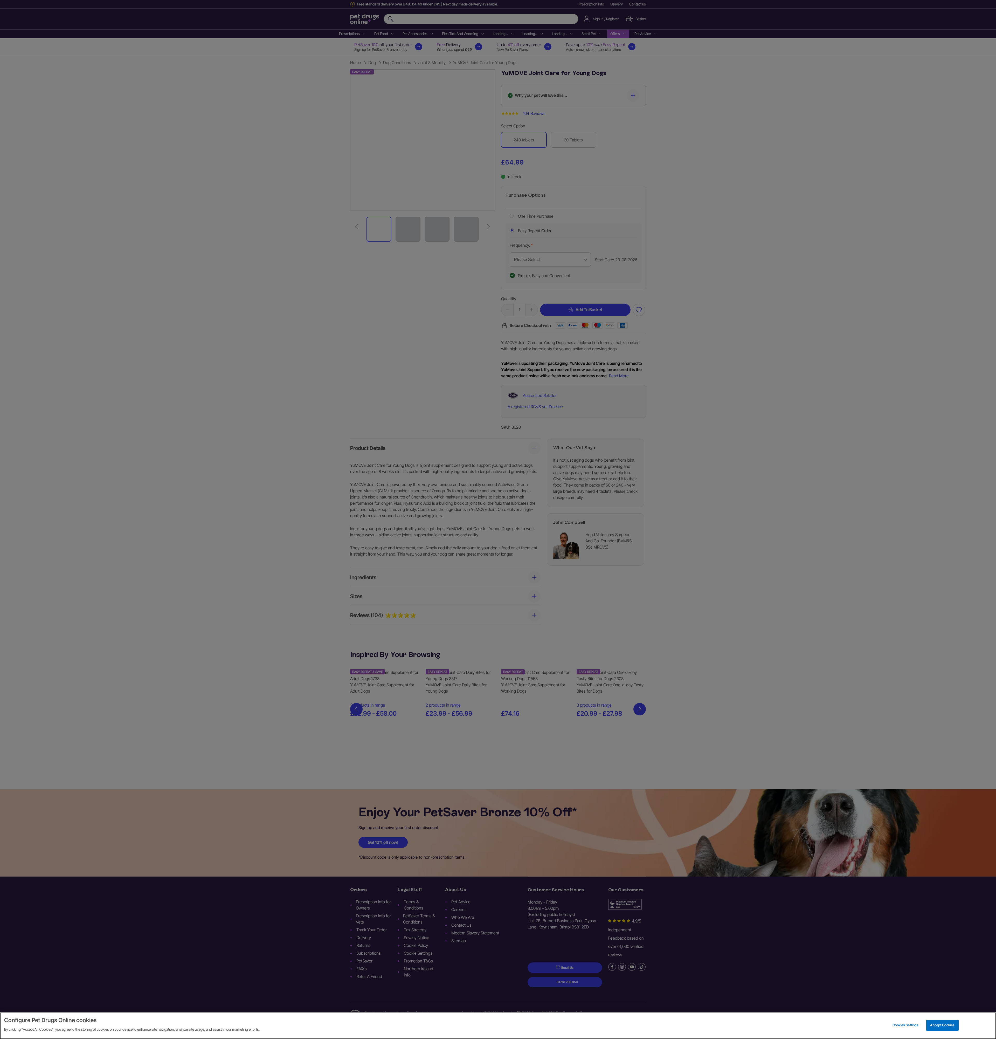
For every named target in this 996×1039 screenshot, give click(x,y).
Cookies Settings (905, 1025)
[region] (498, 1025)
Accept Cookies (942, 1025)
